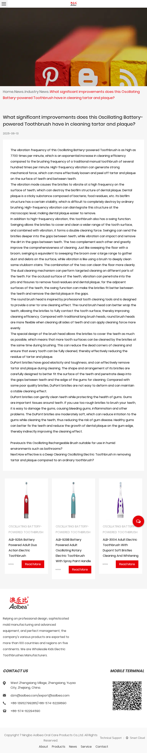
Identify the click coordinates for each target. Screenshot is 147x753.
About (43, 746)
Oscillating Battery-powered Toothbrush (87, 150)
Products (58, 746)
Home (8, 91)
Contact (102, 746)
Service (86, 746)
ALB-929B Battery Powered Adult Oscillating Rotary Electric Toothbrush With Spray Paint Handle (73, 550)
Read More (33, 564)
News (19, 91)
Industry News (37, 91)
